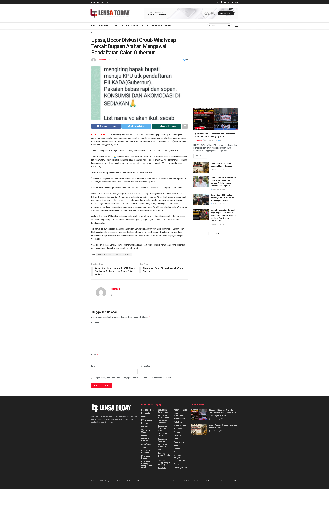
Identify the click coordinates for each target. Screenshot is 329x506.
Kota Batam (163, 468)
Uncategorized (180, 467)
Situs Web (145, 366)
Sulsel (176, 464)
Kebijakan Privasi (212, 481)
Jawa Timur (146, 447)
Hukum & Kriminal (129, 26)
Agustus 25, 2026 (218, 169)
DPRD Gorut (146, 420)
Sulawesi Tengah (177, 456)
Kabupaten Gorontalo (162, 422)
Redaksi (189, 481)
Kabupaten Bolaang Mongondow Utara (146, 465)
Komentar (96, 322)
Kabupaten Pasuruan (162, 440)
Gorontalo (119, 60)
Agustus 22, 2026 (218, 189)
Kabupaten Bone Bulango (164, 411)
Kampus (161, 450)
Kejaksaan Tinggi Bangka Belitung (164, 463)
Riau (176, 452)
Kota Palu (178, 422)
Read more (200, 156)
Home (94, 26)
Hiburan (144, 435)
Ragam (167, 26)
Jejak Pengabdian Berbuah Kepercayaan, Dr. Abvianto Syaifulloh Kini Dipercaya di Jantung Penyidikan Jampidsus (223, 215)
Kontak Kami (199, 481)
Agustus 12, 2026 (218, 224)
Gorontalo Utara (145, 431)
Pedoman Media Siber (229, 481)
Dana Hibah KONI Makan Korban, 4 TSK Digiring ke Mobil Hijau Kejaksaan (222, 198)
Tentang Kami (178, 481)
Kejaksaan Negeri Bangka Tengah (164, 455)
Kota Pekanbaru (181, 425)
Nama (94, 355)
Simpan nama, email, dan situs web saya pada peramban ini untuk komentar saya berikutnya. (133, 378)
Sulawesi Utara (180, 461)
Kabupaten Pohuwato (162, 445)
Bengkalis (145, 413)
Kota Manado (179, 419)
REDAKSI (102, 60)
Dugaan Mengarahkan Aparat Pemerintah (114, 254)
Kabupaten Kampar (162, 435)
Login (236, 2)
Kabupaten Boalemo (145, 452)
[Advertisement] (212, 55)
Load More (215, 233)
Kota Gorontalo (180, 410)
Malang (177, 432)
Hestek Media (137, 481)
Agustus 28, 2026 (210, 140)
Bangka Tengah (148, 410)
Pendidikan (156, 26)
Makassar (178, 429)
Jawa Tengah (147, 444)
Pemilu (177, 439)
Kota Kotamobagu (179, 414)
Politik (144, 26)
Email (94, 366)
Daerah (114, 26)
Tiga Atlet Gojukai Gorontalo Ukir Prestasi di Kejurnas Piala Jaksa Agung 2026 (222, 413)
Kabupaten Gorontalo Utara (162, 428)
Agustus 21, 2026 (218, 204)
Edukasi (144, 423)
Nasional (103, 26)
